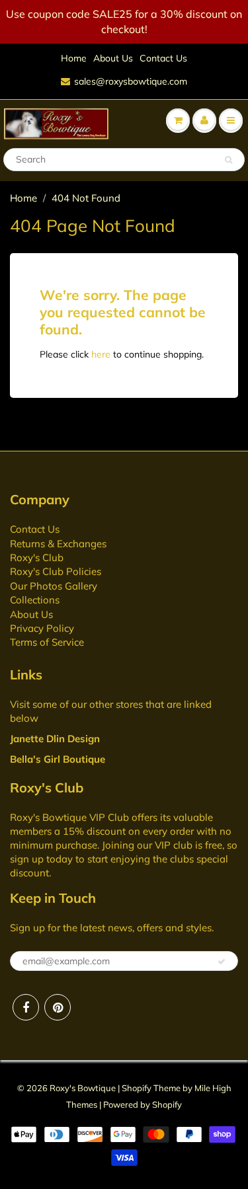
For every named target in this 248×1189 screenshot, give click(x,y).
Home (74, 58)
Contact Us (163, 58)
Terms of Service (47, 642)
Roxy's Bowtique (83, 1088)
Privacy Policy (42, 628)
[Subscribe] (221, 961)
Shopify (136, 1088)
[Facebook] (26, 1007)
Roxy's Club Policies (55, 571)
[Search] (228, 160)
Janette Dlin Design (55, 738)
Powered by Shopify (142, 1104)
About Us (113, 58)
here (100, 354)
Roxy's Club (36, 557)
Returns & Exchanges (58, 543)
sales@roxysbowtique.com (130, 81)
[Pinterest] (57, 1007)
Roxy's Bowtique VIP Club (69, 817)
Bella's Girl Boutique (57, 759)
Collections (35, 600)
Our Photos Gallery (53, 586)
